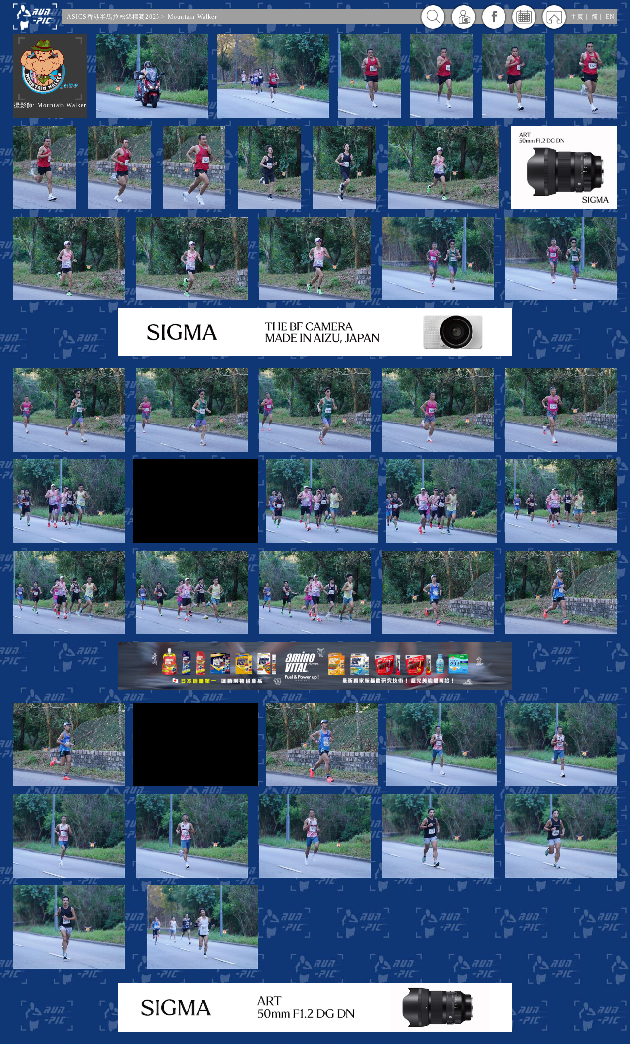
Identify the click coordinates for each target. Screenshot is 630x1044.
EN (610, 16)
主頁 (577, 16)
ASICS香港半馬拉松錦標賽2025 (113, 16)
